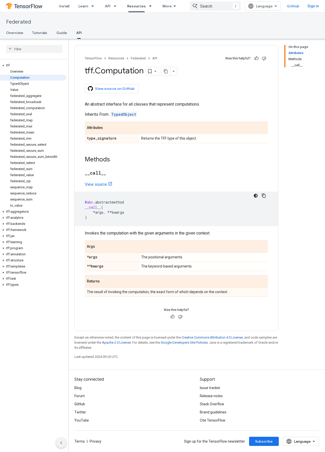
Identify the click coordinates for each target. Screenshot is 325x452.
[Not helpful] (264, 58)
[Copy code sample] (264, 196)
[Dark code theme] (256, 196)
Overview (14, 32)
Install (64, 6)
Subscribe (264, 441)
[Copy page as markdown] (165, 71)
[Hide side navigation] (61, 443)
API (107, 6)
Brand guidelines (213, 412)
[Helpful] (256, 58)
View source (96, 184)
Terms (79, 441)
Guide (61, 32)
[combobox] (215, 6)
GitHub (293, 6)
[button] (33, 65)
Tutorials (39, 32)
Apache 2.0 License (116, 342)
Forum (79, 396)
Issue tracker (210, 388)
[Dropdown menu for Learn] (94, 6)
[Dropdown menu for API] (116, 6)
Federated (18, 22)
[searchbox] (34, 49)
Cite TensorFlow (212, 420)
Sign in (313, 6)
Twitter (80, 412)
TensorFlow (93, 58)
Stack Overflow (212, 404)
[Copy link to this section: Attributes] (108, 128)
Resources (136, 6)
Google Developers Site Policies (184, 342)
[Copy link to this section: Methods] (115, 160)
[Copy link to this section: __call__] (111, 173)
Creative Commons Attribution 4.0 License (212, 337)
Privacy (95, 441)
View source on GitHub (115, 88)
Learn (83, 6)
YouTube (81, 420)
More (167, 6)
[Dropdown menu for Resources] (152, 6)
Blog (78, 388)
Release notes (211, 396)
